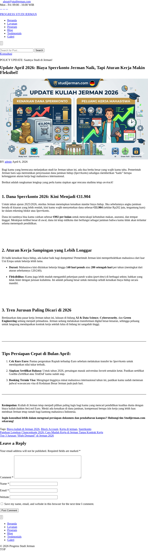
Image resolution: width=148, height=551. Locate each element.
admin (8, 161)
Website (4, 497)
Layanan (12, 23)
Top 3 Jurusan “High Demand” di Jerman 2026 (27, 435)
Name (4, 483)
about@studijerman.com (17, 1)
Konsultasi (6, 53)
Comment (6, 477)
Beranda (12, 20)
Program (12, 26)
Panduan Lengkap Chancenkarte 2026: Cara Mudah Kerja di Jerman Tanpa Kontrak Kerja (51, 432)
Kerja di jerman (68, 429)
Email (4, 490)
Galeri (10, 36)
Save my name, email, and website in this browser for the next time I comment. (49, 503)
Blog (10, 30)
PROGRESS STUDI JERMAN (18, 14)
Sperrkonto (85, 429)
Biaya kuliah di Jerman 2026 (23, 429)
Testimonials (14, 33)
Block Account (49, 429)
